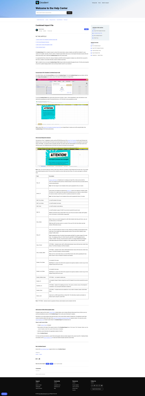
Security (74, 390)
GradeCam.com (57, 386)
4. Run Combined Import (40, 47)
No (51, 363)
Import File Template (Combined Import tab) (52, 127)
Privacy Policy (75, 388)
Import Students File (96, 52)
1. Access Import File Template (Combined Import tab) (46, 39)
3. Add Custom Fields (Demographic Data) (44, 44)
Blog (55, 388)
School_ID (69, 190)
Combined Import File (98, 33)
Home (99, 2)
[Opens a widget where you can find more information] (4, 394)
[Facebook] (36, 358)
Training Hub (94, 2)
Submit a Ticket (38, 384)
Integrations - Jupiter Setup (97, 55)
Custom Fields (52, 312)
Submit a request (105, 2)
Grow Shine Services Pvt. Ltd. (44, 393)
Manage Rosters (53, 19)
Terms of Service (75, 386)
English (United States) (96, 388)
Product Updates (75, 384)
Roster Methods (59, 19)
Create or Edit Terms (53, 180)
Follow (86, 29)
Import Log (96, 37)
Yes (47, 363)
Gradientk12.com (57, 384)
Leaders (46, 19)
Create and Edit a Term (96, 50)
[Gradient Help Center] (42, 3)
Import (40, 354)
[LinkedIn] (39, 358)
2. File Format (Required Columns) (42, 42)
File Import (65, 19)
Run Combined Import (98, 35)
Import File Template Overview (99, 30)
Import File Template (72, 140)
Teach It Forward (39, 388)
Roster (37, 354)
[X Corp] (37, 358)
